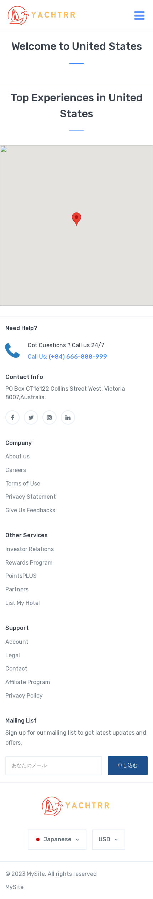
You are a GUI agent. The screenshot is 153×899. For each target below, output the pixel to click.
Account (16, 641)
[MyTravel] (76, 806)
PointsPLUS (21, 575)
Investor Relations (29, 549)
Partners (16, 589)
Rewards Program (29, 562)
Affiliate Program (27, 682)
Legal (12, 655)
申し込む (128, 765)
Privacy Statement (30, 496)
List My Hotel (22, 603)
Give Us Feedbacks (30, 510)
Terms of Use (22, 483)
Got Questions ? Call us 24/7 (66, 345)
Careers (15, 470)
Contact (16, 668)
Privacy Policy (24, 695)
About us (17, 456)
